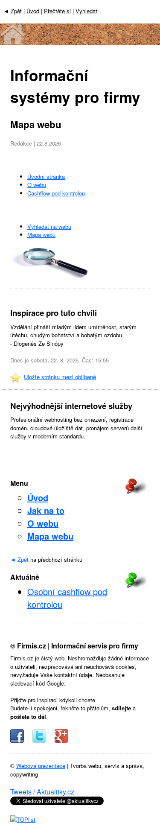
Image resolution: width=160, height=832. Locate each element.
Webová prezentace (40, 766)
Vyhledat (86, 11)
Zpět (16, 11)
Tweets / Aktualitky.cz (42, 792)
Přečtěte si (57, 11)
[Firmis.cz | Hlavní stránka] (80, 42)
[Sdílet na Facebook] (17, 740)
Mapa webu (41, 235)
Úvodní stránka (46, 176)
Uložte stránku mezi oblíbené (60, 377)
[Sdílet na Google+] (61, 740)
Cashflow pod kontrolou (56, 193)
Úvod (32, 11)
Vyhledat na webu (49, 226)
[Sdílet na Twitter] (39, 740)
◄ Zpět (19, 559)
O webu (36, 185)
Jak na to (45, 510)
